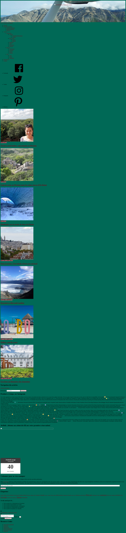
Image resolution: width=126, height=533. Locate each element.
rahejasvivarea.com (8, 528)
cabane (31, 495)
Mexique (11, 42)
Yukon (19, 497)
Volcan (121, 495)
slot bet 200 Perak (8, 529)
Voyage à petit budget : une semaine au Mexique (19, 146)
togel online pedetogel (9, 524)
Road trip (109, 495)
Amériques (8, 33)
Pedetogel (6, 526)
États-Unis (11, 38)
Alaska (13, 39)
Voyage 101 (6, 59)
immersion (65, 495)
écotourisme (24, 497)
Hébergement (59, 495)
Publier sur (16, 516)
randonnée (103, 495)
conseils (49, 495)
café (34, 495)
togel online (6, 481)
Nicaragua (11, 45)
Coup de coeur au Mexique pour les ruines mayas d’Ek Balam (24, 185)
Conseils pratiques (10, 28)
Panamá (11, 46)
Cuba (10, 43)
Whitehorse (14, 497)
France (10, 51)
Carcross (45, 495)
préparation (94, 495)
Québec (14, 37)
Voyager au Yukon (8, 26)
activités (2, 495)
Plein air (8, 30)
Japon (10, 56)
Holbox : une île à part (9, 342)
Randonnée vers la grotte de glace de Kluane (17, 224)
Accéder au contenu (8, 22)
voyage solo (9, 497)
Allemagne (11, 49)
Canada (11, 34)
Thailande (11, 58)
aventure (11, 495)
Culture (54, 495)
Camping (37, 495)
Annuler (2, 518)
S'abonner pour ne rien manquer (13, 476)
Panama (78, 495)
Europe (8, 47)
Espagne (11, 50)
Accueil (5, 25)
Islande (11, 53)
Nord (75, 495)
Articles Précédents (5, 388)
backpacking (16, 495)
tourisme (117, 495)
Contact (5, 60)
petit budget (83, 495)
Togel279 (6, 531)
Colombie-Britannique (17, 35)
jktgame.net (6, 527)
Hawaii (14, 41)
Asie (7, 54)
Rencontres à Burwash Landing (12, 303)
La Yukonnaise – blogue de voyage (9, 512)
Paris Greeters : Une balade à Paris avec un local (19, 264)
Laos (10, 55)
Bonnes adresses (10, 29)
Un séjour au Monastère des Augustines (15, 382)
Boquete (28, 495)
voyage (4, 497)
